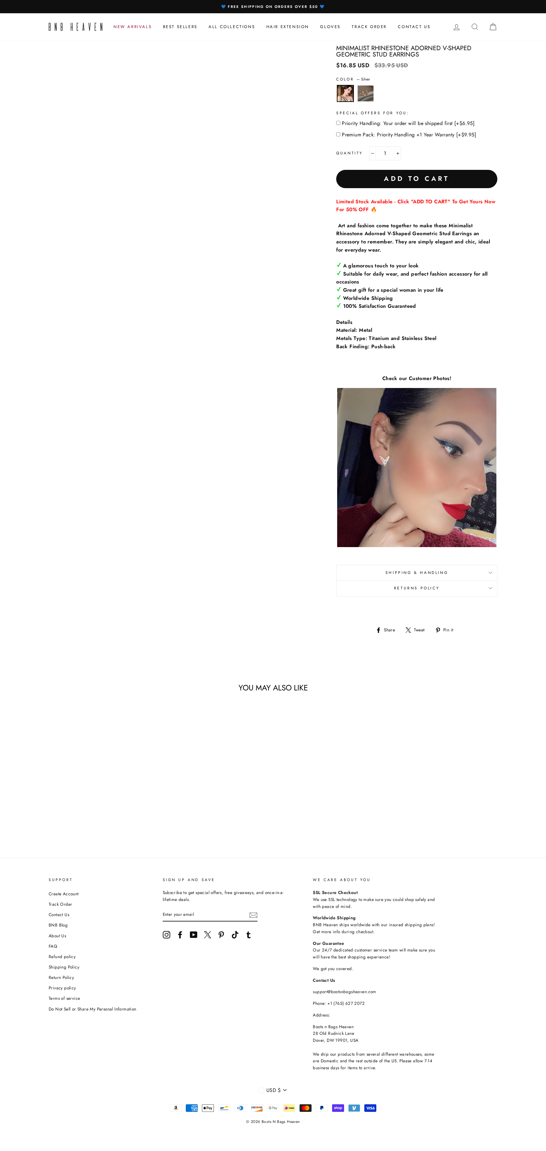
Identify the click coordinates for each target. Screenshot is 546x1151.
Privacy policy (62, 988)
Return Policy (61, 977)
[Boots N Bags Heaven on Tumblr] (248, 935)
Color (353, 79)
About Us (57, 936)
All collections (232, 27)
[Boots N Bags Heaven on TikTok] (235, 935)
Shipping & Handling (416, 573)
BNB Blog (58, 925)
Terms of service (64, 998)
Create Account (64, 894)
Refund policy (62, 956)
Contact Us (59, 914)
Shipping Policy (64, 967)
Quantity (349, 153)
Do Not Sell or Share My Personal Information (92, 1009)
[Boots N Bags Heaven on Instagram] (166, 935)
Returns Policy (417, 588)
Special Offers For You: (372, 113)
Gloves (330, 27)
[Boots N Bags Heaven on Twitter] (207, 935)
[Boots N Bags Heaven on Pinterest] (221, 935)
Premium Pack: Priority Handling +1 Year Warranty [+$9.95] (409, 134)
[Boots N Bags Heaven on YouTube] (193, 935)
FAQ (53, 946)
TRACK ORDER (369, 27)
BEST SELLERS (180, 27)
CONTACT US (414, 27)
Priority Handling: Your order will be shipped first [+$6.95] (408, 123)
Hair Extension (287, 27)
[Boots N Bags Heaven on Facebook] (180, 935)
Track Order (60, 904)
